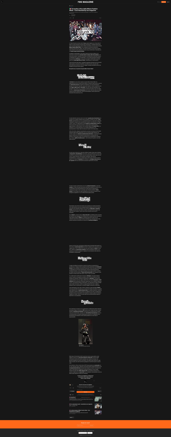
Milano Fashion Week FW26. (75, 47)
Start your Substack (83, 432)
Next (99, 391)
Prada (84, 43)
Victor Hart (92, 208)
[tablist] (71, 395)
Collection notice (91, 430)
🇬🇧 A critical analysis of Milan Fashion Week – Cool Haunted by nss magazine (79, 411)
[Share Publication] (160, 2)
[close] (94, 380)
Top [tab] (70, 394)
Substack (81, 435)
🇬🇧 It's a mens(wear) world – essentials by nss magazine (80, 404)
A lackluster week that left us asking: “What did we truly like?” (78, 412)
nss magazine (73, 400)
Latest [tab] (73, 394)
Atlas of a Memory (79, 400)
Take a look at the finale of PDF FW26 (84, 346)
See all (71, 417)
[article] (85, 399)
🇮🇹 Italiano (71, 5)
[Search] (158, 2)
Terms (87, 430)
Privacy (85, 430)
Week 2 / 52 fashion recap (73, 405)
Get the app (90, 432)
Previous (72, 391)
